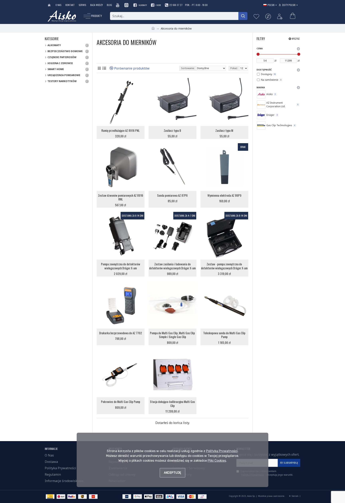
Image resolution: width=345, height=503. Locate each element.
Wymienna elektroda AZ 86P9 (224, 195)
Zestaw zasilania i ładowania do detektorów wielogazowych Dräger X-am (172, 266)
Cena (260, 48)
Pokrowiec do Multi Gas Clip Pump (120, 402)
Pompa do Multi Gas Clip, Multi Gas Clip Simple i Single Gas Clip (172, 335)
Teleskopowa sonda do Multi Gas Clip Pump (224, 335)
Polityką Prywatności (222, 451)
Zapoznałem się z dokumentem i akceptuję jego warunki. (266, 472)
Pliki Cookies (217, 460)
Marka (261, 87)
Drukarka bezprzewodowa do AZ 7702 (120, 333)
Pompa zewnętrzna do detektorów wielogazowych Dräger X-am (120, 266)
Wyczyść (296, 38)
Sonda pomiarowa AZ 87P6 (172, 195)
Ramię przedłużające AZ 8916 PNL (120, 131)
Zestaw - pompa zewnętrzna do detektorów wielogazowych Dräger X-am (224, 266)
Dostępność (264, 69)
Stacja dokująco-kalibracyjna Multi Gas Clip (172, 404)
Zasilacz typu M (224, 131)
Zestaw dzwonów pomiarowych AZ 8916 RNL (120, 197)
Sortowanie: (188, 68)
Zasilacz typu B (172, 131)
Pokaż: (234, 68)
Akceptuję (172, 472)
